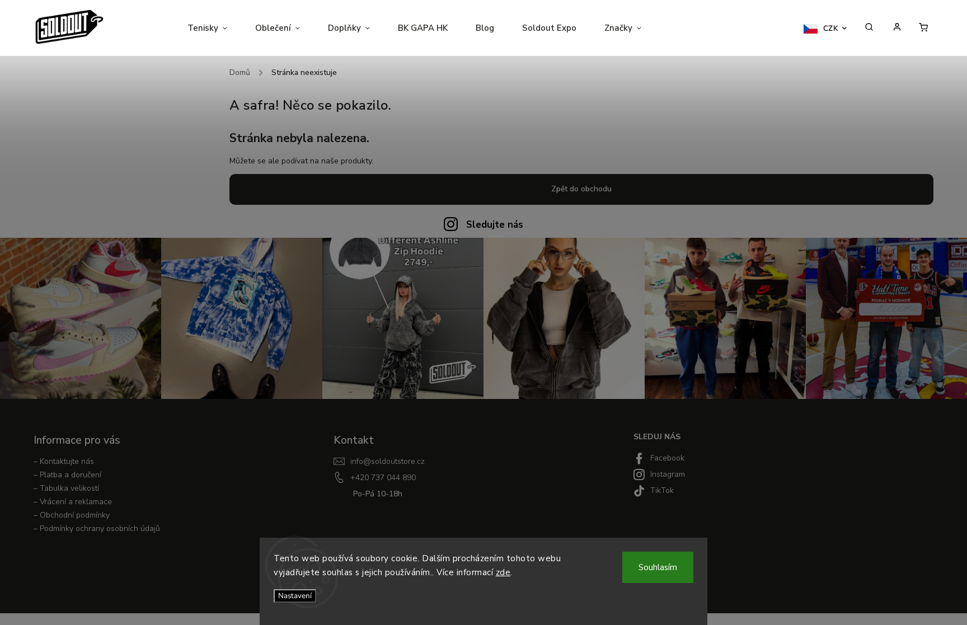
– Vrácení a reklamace (73, 501)
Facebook (667, 458)
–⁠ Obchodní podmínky (72, 515)
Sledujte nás (494, 224)
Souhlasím (658, 567)
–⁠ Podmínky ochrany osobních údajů (97, 528)
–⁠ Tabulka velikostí (66, 488)
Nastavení (295, 596)
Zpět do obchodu (581, 189)
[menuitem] (214, 28)
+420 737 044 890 (383, 477)
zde (503, 572)
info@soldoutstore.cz (387, 461)
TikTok (662, 490)
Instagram (667, 474)
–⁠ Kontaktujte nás (64, 461)
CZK (831, 29)
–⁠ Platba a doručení (67, 474)
